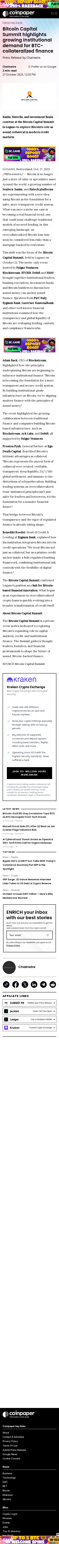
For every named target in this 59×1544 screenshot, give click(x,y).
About (6, 1432)
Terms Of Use (10, 1445)
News (6, 857)
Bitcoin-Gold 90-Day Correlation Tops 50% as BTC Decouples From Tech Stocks (29, 815)
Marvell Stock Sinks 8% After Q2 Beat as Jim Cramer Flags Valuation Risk (29, 828)
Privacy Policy (13, 945)
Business (7, 1473)
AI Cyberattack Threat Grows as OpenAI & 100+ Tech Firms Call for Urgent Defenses (28, 841)
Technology (9, 1477)
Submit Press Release (14, 1450)
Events (6, 1522)
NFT (5, 1486)
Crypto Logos (10, 1514)
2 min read (10, 70)
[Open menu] (56, 13)
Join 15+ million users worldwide (29, 773)
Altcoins (7, 1499)
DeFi (5, 1482)
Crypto (14, 875)
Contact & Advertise (13, 1436)
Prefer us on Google (43, 66)
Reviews (7, 1518)
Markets (15, 890)
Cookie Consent (11, 1458)
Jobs (5, 1527)
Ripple (14, 857)
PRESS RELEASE (12, 23)
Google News (10, 1454)
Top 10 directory (11, 1531)
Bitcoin (6, 1490)
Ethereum (8, 1495)
